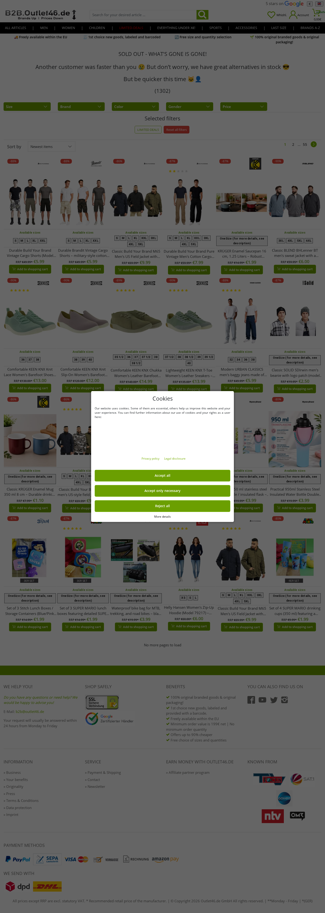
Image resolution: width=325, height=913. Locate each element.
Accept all (162, 475)
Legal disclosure (175, 458)
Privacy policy (151, 458)
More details (162, 516)
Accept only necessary (162, 491)
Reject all (162, 506)
